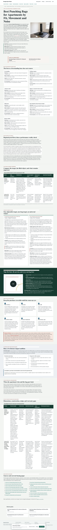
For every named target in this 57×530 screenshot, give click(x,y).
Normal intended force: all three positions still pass (40, 366)
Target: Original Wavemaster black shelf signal (13, 485)
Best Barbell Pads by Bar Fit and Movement (15, 514)
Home (5, 6)
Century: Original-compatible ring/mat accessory (38, 494)
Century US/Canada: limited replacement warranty (39, 486)
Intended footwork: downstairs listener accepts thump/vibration (39, 364)
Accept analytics (42, 526)
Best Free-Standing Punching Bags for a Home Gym (39, 514)
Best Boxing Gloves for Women (35, 59)
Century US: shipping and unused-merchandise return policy (41, 488)
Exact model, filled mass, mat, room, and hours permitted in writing (16, 358)
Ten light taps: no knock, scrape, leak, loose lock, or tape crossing (41, 358)
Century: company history (34, 496)
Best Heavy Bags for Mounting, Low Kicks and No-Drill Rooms (39, 510)
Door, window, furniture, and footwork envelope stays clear (16, 362)
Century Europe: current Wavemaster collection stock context (16, 490)
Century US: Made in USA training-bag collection (38, 492)
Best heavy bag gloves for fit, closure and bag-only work (16, 510)
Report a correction (40, 499)
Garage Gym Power (7, 1)
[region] (28, 187)
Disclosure (36, 522)
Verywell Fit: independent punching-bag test (13, 494)
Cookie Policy (36, 523)
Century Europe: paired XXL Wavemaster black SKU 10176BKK (16, 488)
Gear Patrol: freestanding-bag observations (38, 482)
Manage (37, 526)
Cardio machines (27, 522)
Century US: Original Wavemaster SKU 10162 (13, 482)
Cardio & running (48, 1)
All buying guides (47, 522)
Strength (43, 1)
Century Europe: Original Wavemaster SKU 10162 (14, 484)
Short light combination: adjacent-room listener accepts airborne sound (41, 361)
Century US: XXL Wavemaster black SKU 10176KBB (14, 487)
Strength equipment (18, 522)
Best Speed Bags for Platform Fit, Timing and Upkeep (17, 60)
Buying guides (38, 1)
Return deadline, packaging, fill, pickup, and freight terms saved (16, 365)
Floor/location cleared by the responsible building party (15, 360)
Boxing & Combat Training (10, 6)
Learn (53, 1)
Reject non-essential (32, 526)
